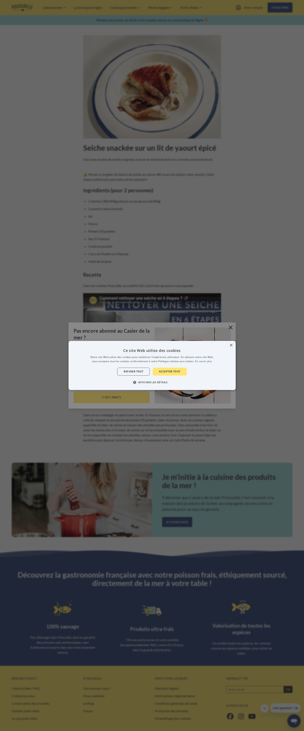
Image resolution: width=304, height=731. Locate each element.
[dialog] (152, 365)
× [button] (231, 345)
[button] (152, 382)
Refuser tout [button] (133, 371)
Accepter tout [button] (169, 371)
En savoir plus (203, 361)
